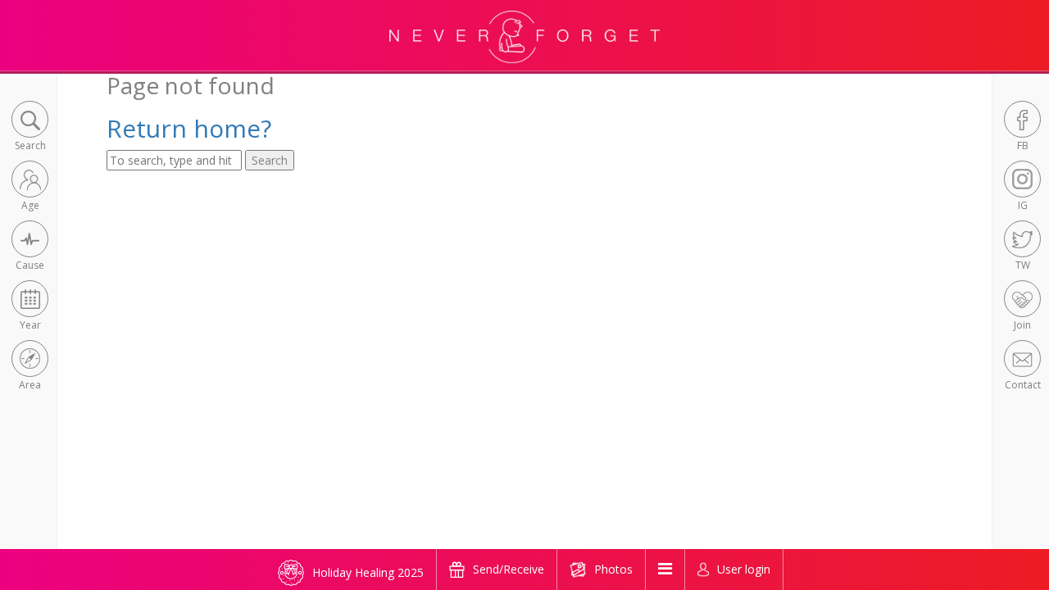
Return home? (189, 128)
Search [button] (270, 160)
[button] (30, 127)
